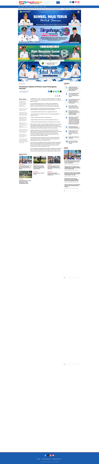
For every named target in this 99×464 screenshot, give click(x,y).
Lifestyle (31, 6)
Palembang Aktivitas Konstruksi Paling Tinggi (74, 127)
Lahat (23, 83)
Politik (22, 6)
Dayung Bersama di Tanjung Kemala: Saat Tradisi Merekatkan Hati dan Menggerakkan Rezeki (71, 179)
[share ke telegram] (56, 92)
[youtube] (78, 2)
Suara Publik (22, 91)
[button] (55, 96)
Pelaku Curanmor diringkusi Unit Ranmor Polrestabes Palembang (66, 8)
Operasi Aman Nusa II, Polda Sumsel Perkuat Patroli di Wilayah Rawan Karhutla (72, 185)
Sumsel (26, 6)
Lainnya (44, 6)
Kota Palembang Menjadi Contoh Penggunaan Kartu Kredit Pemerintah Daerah (74, 95)
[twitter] (73, 2)
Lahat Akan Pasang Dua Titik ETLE (74, 138)
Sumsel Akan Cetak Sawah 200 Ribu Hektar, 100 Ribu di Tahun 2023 (74, 106)
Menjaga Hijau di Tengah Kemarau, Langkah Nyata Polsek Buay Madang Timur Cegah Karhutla (72, 167)
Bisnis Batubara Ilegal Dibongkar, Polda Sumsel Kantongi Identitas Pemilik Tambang (74, 112)
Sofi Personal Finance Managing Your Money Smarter (73, 142)
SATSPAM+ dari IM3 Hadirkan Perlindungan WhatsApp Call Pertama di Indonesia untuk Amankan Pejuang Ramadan (29, 8)
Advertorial (36, 6)
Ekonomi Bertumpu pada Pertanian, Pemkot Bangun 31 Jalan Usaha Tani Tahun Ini (74, 101)
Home (19, 6)
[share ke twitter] (51, 92)
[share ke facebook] (49, 92)
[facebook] (71, 2)
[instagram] (76, 2)
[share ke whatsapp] (54, 92)
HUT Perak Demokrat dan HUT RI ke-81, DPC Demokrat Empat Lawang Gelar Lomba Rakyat (72, 161)
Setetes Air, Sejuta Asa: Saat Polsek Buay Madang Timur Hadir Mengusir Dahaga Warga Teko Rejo (72, 173)
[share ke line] (58, 92)
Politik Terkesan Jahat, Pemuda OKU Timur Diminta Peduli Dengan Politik (73, 132)
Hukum (41, 6)
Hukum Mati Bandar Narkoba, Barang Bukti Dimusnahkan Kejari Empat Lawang (73, 89)
